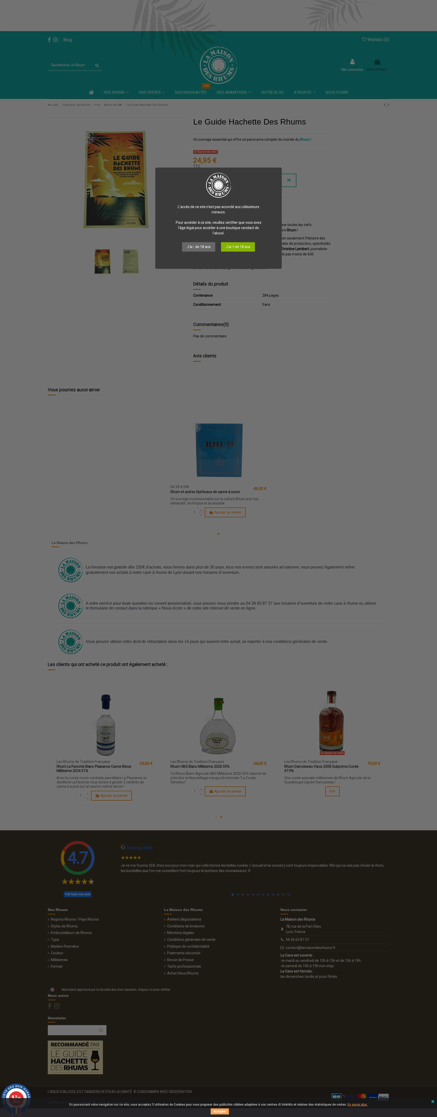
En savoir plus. (357, 1104)
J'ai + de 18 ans (238, 247)
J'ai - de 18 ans (199, 247)
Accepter (219, 1111)
